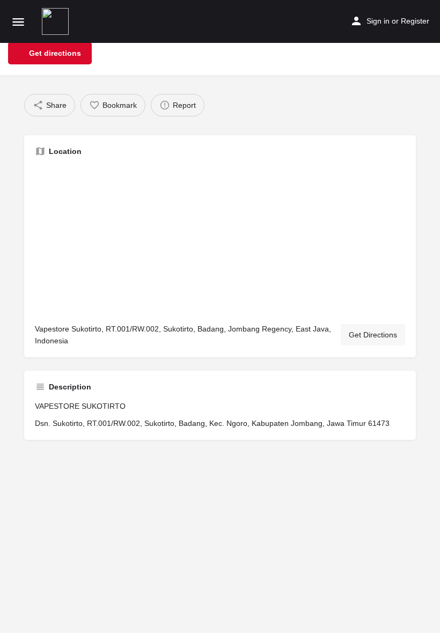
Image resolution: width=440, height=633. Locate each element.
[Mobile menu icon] (18, 21)
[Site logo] (56, 21)
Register (415, 21)
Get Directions (373, 334)
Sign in (378, 21)
